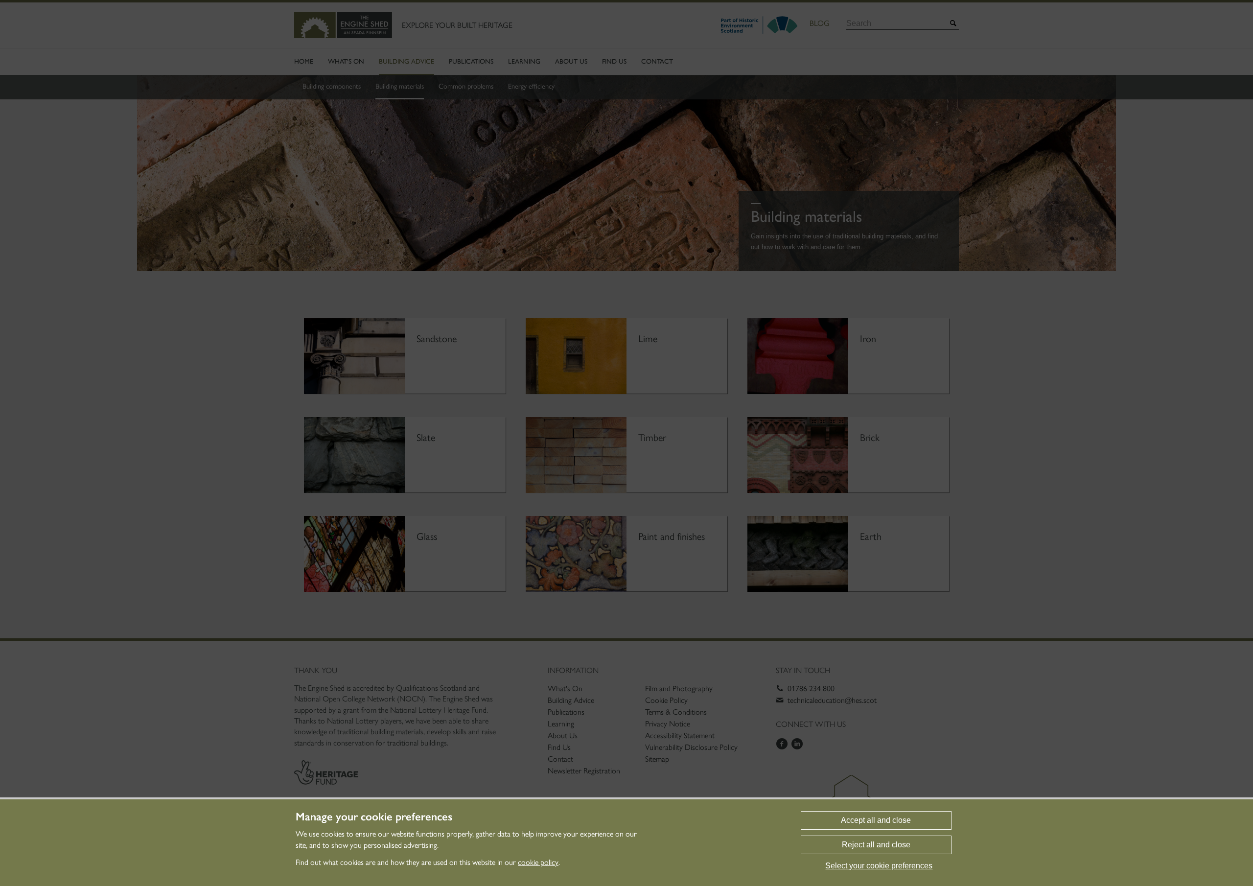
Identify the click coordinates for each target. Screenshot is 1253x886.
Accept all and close (876, 820)
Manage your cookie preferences (374, 817)
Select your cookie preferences (878, 866)
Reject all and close (876, 844)
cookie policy (538, 862)
